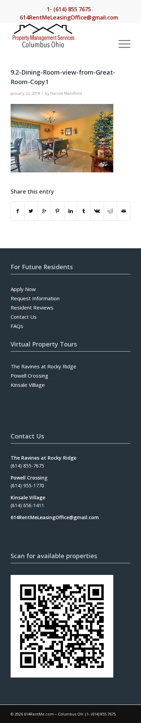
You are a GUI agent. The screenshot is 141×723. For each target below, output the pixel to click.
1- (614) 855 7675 (69, 9)
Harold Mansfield (66, 93)
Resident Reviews (32, 307)
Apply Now (23, 289)
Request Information (35, 298)
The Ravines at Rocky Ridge (43, 366)
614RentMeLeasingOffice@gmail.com (69, 17)
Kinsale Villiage (28, 384)
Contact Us (24, 316)
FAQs (17, 326)
